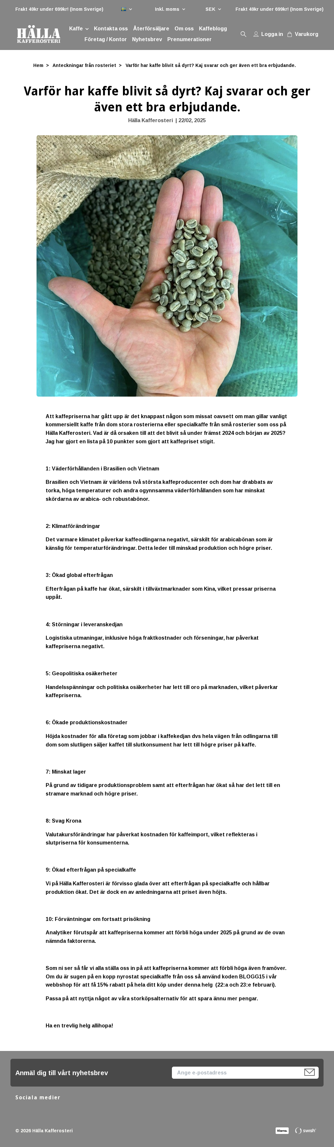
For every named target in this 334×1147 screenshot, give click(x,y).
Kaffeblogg (213, 28)
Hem (38, 65)
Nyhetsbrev (147, 39)
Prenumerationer (189, 39)
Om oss (184, 28)
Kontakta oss (111, 28)
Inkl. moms (168, 9)
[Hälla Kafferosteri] (39, 34)
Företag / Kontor (105, 39)
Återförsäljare (151, 28)
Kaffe (76, 28)
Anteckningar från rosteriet (84, 65)
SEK (211, 9)
